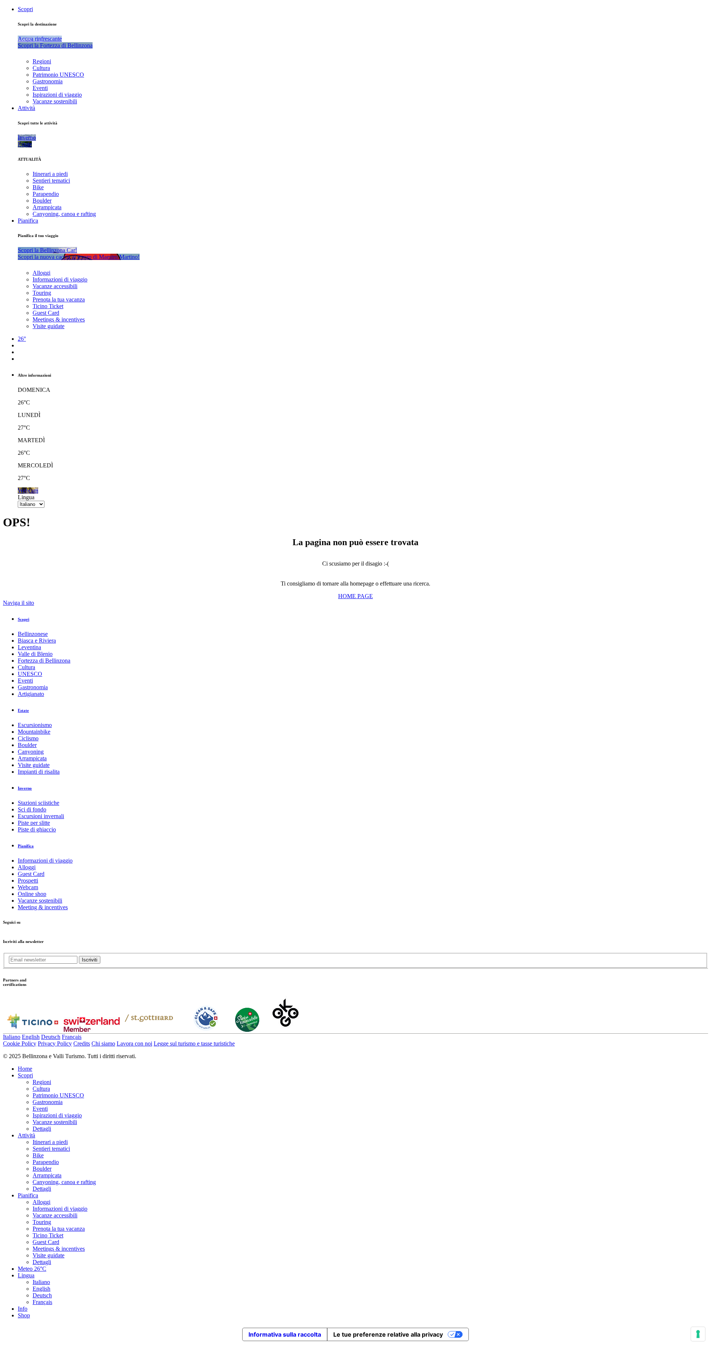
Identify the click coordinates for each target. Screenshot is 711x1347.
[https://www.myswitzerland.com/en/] (92, 1030)
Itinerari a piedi (50, 174)
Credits (81, 1043)
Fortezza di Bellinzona (44, 660)
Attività (26, 108)
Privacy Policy (55, 1043)
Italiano (11, 1037)
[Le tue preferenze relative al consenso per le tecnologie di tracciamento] (698, 1334)
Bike (38, 187)
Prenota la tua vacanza (59, 299)
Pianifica (28, 220)
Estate (23, 710)
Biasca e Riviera (37, 640)
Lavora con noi (134, 1043)
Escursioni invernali (41, 816)
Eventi (40, 88)
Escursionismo (35, 725)
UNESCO (30, 674)
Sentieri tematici (51, 180)
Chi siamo (103, 1043)
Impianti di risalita (39, 771)
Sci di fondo (32, 809)
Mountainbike (34, 731)
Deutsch (50, 1037)
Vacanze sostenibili (55, 101)
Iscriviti (89, 960)
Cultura (41, 68)
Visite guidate (48, 326)
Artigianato (31, 694)
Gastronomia (48, 81)
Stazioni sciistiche (38, 803)
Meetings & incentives (59, 319)
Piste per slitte (34, 823)
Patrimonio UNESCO (58, 74)
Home (25, 1069)
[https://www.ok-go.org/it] (286, 1030)
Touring (42, 293)
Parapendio (46, 194)
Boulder (42, 200)
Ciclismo (28, 738)
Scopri (25, 9)
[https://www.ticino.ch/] (32, 1030)
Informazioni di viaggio (60, 279)
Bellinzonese (33, 634)
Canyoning (31, 751)
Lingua (26, 497)
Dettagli (42, 1129)
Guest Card (46, 313)
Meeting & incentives (43, 907)
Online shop (32, 894)
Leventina (29, 647)
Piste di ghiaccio (37, 829)
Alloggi (41, 273)
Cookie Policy (19, 1043)
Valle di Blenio (35, 654)
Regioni (42, 61)
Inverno (25, 788)
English (31, 1037)
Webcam (28, 887)
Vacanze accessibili (55, 286)
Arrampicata (47, 207)
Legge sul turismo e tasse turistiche (194, 1043)
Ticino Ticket (48, 306)
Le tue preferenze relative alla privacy (388, 1334)
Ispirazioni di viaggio (57, 94)
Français (71, 1037)
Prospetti (28, 880)
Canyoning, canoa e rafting (64, 214)
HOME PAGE (355, 596)
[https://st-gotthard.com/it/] (149, 1030)
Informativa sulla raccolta (284, 1334)
